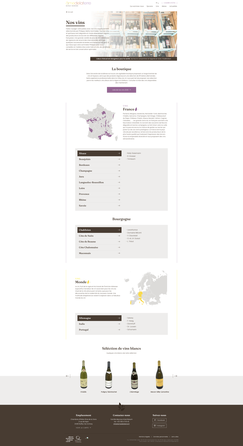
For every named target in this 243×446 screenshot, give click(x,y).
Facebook (161, 420)
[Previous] (67, 376)
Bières (164, 6)
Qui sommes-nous (137, 6)
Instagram (161, 425)
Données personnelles (160, 436)
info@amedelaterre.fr (121, 424)
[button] (157, 3)
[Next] (175, 376)
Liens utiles (174, 436)
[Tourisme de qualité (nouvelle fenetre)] (79, 439)
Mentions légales (144, 436)
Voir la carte (82, 427)
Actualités (173, 6)
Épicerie (150, 6)
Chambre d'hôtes (169, 3)
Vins (157, 6)
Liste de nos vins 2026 (120, 90)
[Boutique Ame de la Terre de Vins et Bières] (78, 3)
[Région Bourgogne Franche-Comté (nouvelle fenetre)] (70, 439)
